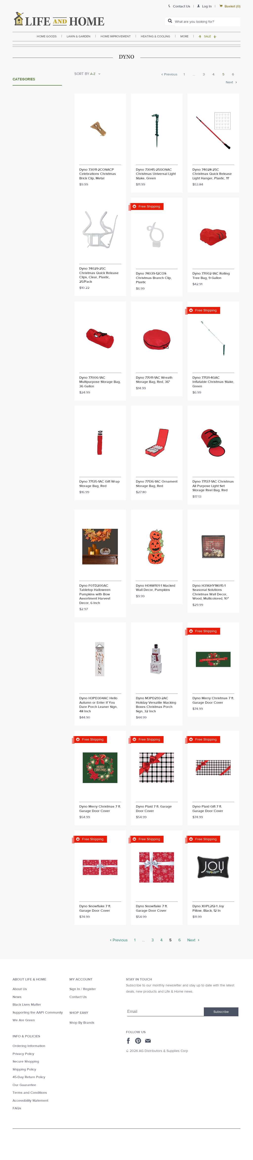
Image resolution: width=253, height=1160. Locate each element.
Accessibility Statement (30, 1100)
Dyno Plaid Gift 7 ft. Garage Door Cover (207, 809)
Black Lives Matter (27, 1004)
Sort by (81, 73)
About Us (20, 989)
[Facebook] (129, 1040)
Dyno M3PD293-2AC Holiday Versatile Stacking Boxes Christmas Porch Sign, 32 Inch (156, 705)
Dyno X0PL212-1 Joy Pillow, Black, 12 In (208, 908)
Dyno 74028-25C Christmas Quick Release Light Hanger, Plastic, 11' (212, 174)
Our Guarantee (24, 1085)
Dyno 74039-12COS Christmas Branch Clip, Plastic (153, 278)
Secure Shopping (26, 1061)
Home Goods (47, 36)
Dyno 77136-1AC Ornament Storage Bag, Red (156, 484)
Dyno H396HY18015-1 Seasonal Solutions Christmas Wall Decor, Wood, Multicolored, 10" (210, 592)
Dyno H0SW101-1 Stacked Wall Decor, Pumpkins (155, 588)
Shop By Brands (81, 1023)
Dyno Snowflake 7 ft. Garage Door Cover (95, 908)
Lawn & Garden (78, 36)
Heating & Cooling (155, 36)
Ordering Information (29, 1046)
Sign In (74, 989)
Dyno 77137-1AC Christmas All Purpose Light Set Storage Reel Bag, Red (213, 486)
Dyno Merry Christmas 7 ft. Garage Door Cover (213, 700)
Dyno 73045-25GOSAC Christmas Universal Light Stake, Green (156, 174)
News (17, 997)
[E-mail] (148, 1040)
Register (89, 989)
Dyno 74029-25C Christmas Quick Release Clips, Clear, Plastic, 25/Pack (99, 275)
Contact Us (78, 997)
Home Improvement (116, 36)
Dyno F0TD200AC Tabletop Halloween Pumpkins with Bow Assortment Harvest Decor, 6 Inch (94, 594)
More (184, 36)
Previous (170, 75)
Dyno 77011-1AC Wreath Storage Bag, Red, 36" (154, 380)
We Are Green (24, 1020)
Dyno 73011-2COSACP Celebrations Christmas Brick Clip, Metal (97, 174)
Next (230, 83)
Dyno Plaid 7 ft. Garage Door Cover (154, 809)
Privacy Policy (23, 1054)
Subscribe (221, 1012)
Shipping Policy (24, 1069)
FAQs (17, 1108)
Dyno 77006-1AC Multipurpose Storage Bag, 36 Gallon (100, 382)
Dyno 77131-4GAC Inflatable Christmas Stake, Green (213, 382)
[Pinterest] (139, 1040)
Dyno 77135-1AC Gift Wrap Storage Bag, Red (99, 484)
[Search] (170, 21)
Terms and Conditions (30, 1092)
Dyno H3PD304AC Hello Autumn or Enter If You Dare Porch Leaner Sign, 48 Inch (98, 705)
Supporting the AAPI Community (38, 1012)
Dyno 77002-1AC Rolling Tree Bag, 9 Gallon (211, 276)
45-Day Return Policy (29, 1077)
